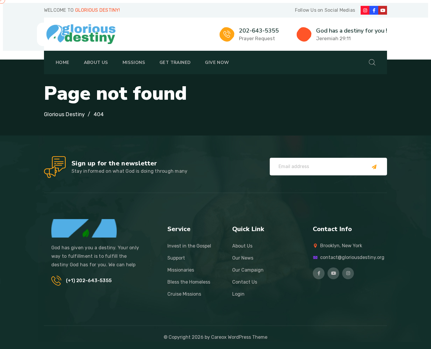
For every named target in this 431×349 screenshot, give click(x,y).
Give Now (217, 62)
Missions (134, 62)
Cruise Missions (184, 294)
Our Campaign (248, 270)
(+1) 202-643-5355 (89, 280)
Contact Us (244, 282)
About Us (96, 62)
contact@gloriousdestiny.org (352, 257)
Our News (242, 258)
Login (238, 294)
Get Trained (175, 62)
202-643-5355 (259, 31)
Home (62, 62)
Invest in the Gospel (189, 246)
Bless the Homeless (188, 282)
